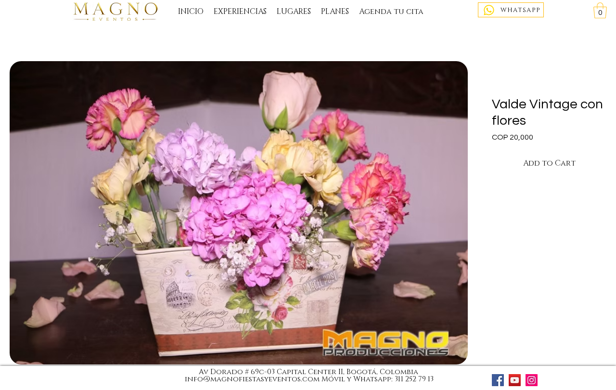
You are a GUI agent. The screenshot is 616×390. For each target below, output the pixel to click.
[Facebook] (498, 380)
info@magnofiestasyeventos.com (252, 379)
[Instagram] (532, 380)
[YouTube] (515, 380)
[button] (600, 10)
